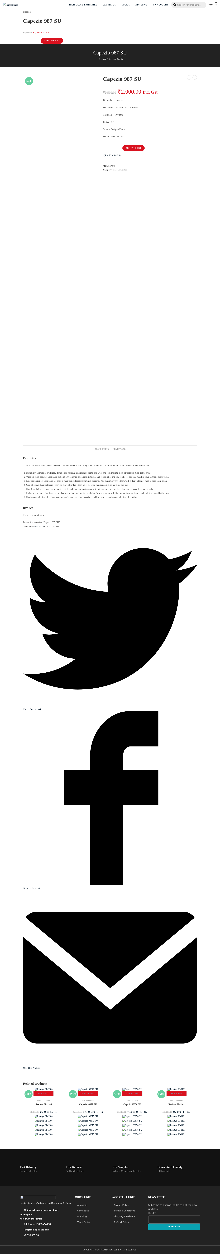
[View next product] (194, 77)
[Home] (97, 59)
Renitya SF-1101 (176, 1104)
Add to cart (52, 41)
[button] (112, 155)
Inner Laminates (120, 170)
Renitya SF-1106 (44, 1104)
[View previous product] (189, 77)
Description (102, 449)
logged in (39, 526)
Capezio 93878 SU (132, 1104)
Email (152, 1213)
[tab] (101, 449)
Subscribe (174, 1227)
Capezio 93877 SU (88, 1104)
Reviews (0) (119, 449)
